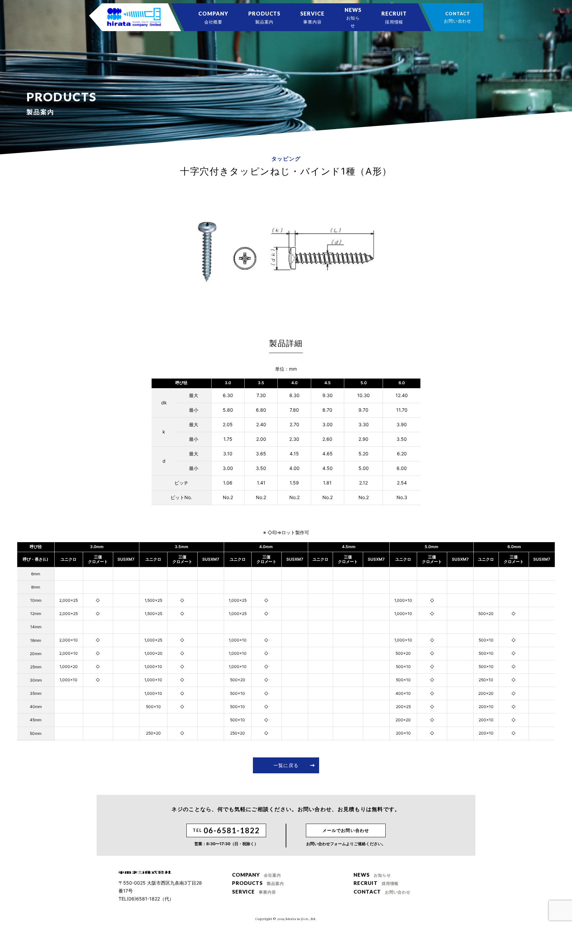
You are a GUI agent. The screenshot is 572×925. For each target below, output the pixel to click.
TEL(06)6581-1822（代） (146, 898)
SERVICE (312, 17)
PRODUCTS (264, 17)
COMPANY (213, 17)
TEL (226, 830)
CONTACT (457, 17)
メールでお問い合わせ (345, 830)
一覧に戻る (286, 765)
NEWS (353, 17)
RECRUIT (394, 17)
